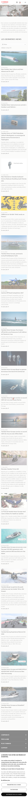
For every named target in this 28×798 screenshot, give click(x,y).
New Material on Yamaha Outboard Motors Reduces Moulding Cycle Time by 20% (13, 179)
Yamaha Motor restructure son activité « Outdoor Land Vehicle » (14, 106)
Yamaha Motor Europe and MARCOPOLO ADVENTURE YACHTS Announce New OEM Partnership (14, 671)
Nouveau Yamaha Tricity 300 (10, 469)
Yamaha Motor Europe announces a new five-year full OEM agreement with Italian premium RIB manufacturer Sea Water (13, 550)
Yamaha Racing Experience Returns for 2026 (13, 633)
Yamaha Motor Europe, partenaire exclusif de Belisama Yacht (12, 255)
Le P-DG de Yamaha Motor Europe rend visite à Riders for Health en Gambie (13, 512)
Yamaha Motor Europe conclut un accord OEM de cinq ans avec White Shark (14, 432)
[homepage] (4, 2)
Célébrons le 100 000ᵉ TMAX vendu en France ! (12, 215)
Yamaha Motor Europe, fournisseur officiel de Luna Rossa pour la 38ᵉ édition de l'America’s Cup (14, 332)
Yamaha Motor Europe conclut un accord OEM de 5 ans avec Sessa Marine (14, 399)
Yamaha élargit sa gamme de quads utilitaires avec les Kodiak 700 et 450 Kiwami (12, 589)
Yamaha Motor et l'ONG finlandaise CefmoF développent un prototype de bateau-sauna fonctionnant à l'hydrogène (13, 136)
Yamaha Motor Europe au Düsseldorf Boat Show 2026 (12, 706)
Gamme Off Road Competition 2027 (12, 293)
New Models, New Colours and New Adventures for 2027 (12, 70)
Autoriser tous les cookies (14, 794)
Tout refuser (14, 789)
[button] (25, 2)
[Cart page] (17, 2)
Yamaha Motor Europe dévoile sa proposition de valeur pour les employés (13, 745)
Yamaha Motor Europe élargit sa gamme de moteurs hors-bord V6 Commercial (13, 370)
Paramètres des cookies (14, 784)
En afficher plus (5, 780)
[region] (14, 775)
